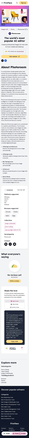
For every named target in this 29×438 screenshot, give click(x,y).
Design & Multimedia (5, 29)
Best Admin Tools (6, 416)
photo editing (9, 226)
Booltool (3, 379)
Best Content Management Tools (10, 409)
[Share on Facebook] (5, 60)
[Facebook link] (5, 244)
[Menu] (2, 3)
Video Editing (5, 371)
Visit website (13, 56)
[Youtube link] (14, 244)
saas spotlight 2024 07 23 (12, 230)
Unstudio (3, 382)
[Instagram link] (10, 244)
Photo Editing (13, 29)
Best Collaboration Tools (8, 411)
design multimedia (10, 223)
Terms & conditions (12, 429)
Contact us (3, 429)
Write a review (14, 281)
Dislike (8, 433)
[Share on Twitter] (2, 60)
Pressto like (20, 433)
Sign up (23, 3)
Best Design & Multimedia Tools (10, 402)
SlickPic (3, 380)
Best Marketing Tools (7, 397)
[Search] (17, 3)
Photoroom (7, 237)
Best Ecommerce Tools (7, 418)
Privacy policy (22, 429)
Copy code (14, 341)
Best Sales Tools (5, 407)
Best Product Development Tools (10, 404)
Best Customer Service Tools (9, 414)
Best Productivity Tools (7, 400)
